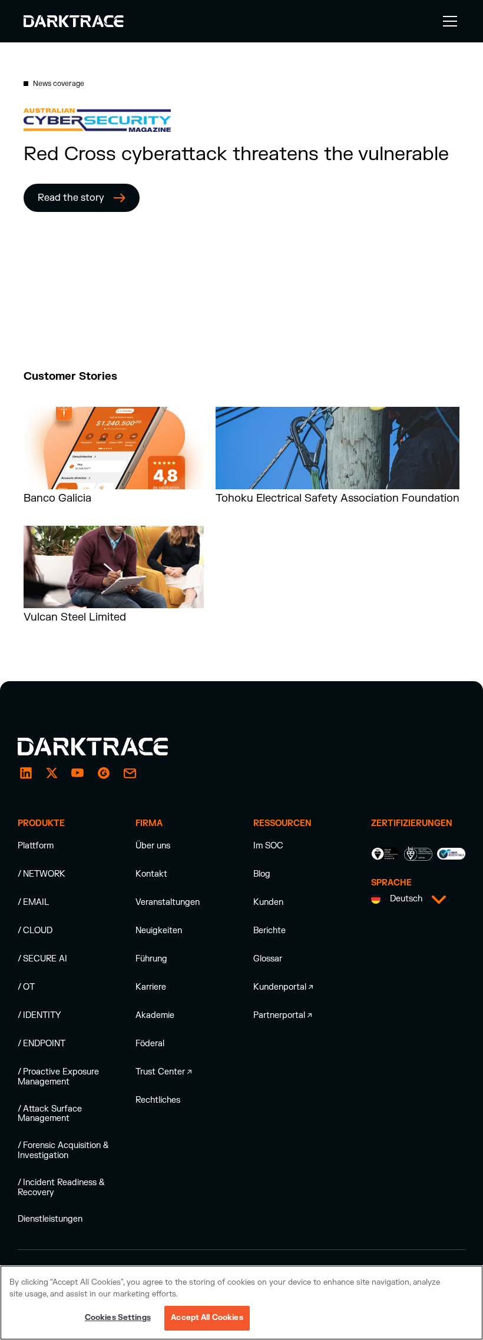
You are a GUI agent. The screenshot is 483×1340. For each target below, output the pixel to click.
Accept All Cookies (207, 1317)
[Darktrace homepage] (106, 746)
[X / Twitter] (52, 773)
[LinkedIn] (26, 773)
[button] (447, 21)
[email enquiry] (129, 773)
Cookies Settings (118, 1317)
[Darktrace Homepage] (74, 21)
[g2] (103, 773)
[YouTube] (78, 773)
